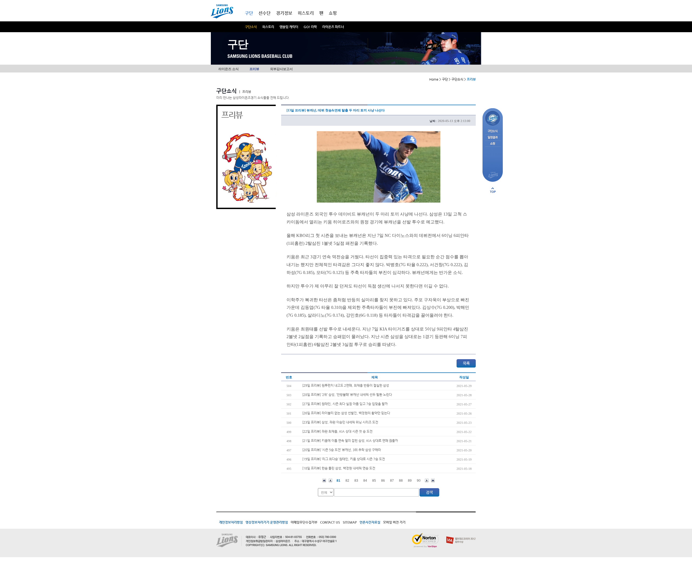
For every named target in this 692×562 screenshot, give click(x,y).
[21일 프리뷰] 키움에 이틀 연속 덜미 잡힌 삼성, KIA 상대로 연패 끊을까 (350, 440)
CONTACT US (330, 522)
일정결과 (493, 137)
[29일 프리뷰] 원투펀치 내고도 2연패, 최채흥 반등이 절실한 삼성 (345, 385)
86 (383, 480)
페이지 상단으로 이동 (493, 190)
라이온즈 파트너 (333, 27)
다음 (427, 480)
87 (392, 480)
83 (356, 480)
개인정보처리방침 (231, 522)
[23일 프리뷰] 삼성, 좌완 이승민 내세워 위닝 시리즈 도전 (340, 422)
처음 (324, 480)
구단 (249, 13)
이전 (330, 480)
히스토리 (268, 27)
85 (374, 480)
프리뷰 (254, 69)
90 (419, 480)
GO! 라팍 (310, 27)
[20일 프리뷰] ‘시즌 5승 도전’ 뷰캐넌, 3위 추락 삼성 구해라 (341, 450)
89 (410, 480)
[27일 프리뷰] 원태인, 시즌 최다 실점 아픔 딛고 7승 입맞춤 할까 (345, 404)
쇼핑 (333, 13)
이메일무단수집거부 (304, 522)
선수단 (264, 13)
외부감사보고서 (281, 69)
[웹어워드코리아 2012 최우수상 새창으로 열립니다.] (461, 535)
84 (365, 480)
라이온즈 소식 (228, 69)
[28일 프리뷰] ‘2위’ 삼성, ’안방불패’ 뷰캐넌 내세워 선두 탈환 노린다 (347, 394)
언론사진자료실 (370, 522)
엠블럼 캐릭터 (289, 27)
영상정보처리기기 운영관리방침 (266, 522)
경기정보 (284, 13)
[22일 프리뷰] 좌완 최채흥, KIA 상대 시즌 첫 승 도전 (337, 431)
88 (401, 480)
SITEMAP (350, 522)
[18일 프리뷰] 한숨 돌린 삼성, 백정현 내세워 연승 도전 (338, 468)
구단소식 (251, 27)
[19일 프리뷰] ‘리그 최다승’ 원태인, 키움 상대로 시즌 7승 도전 (343, 459)
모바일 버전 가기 (394, 522)
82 (347, 480)
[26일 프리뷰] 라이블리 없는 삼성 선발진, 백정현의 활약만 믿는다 (346, 413)
